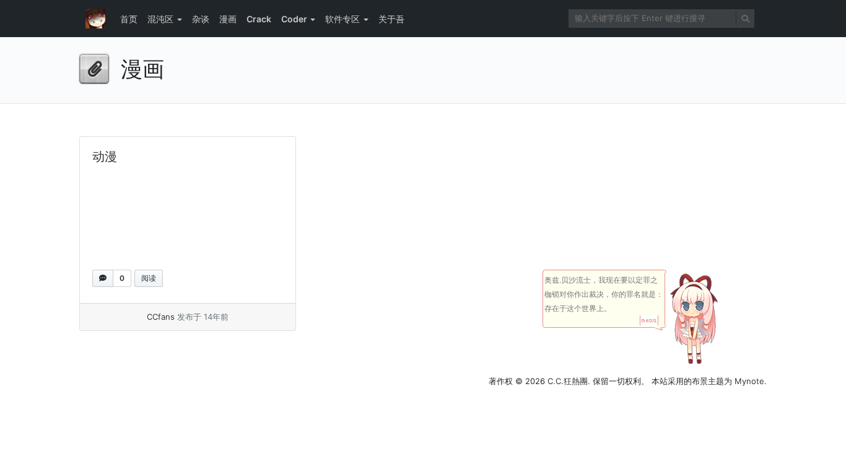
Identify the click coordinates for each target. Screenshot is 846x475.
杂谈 (200, 19)
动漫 (104, 156)
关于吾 (391, 19)
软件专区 (342, 19)
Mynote (749, 381)
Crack (258, 19)
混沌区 (160, 19)
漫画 (228, 19)
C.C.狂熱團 (567, 381)
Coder (294, 19)
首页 (128, 19)
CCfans (161, 317)
